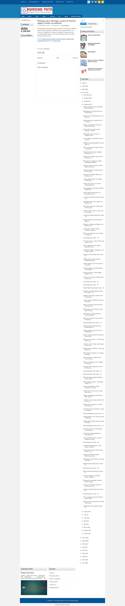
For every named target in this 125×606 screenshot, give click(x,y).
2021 (83, 537)
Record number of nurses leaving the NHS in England (93, 107)
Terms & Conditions (47, 1)
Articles (52, 16)
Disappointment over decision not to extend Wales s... (92, 112)
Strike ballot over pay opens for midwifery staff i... (91, 134)
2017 (83, 550)
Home (23, 16)
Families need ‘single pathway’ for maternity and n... (92, 434)
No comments (65, 25)
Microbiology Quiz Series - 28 (91, 468)
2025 (83, 83)
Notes (30, 16)
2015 (83, 556)
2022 (83, 92)
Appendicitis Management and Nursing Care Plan (95, 69)
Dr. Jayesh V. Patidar (64, 604)
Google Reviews (26, 20)
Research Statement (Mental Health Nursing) (96, 61)
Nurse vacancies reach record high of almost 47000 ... (93, 497)
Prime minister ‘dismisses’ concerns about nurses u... (92, 405)
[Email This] (38, 52)
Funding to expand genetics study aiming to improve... (92, 446)
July (85, 514)
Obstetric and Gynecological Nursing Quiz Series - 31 (93, 291)
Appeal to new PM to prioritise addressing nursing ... (91, 455)
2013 (83, 563)
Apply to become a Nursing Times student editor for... (92, 326)
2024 (83, 86)
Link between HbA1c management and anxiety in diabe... (93, 250)
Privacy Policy (60, 1)
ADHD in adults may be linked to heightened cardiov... (92, 259)
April (85, 524)
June (85, 518)
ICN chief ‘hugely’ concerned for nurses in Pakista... (91, 476)
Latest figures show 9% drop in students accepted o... (91, 229)
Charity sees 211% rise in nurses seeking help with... (92, 184)
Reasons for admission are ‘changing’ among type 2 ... (93, 362)
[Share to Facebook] (43, 52)
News (66, 16)
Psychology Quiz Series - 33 (90, 237)
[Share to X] (42, 52)
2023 (83, 89)
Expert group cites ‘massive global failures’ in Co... (92, 273)
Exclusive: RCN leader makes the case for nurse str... (92, 485)
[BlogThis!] (40, 52)
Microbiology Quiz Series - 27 (91, 494)
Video (44, 16)
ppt (60, 16)
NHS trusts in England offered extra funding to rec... (92, 175)
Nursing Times (57, 40)
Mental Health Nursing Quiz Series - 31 (93, 288)
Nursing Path (60, 600)
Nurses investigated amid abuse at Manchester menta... (92, 125)
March (85, 527)
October (86, 101)
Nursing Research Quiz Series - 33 (92, 322)
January (86, 533)
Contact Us (70, 1)
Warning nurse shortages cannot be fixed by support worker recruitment (56, 22)
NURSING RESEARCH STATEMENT (94, 44)
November (86, 98)
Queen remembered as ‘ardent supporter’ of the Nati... (91, 387)
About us (23, 1)
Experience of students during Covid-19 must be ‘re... (93, 157)
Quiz (37, 16)
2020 (83, 541)
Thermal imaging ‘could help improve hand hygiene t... (93, 268)
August (86, 511)
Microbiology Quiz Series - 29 (91, 442)
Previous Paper (76, 16)
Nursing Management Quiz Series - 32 (93, 413)
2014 (83, 559)
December (86, 95)
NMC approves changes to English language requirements (92, 161)
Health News (47, 48)
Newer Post (40, 57)
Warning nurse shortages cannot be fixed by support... (92, 481)
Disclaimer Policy (34, 1)
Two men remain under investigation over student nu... (92, 429)
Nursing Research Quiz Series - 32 (92, 371)
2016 (83, 553)
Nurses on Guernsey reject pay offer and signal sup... (92, 305)
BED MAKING (91, 52)
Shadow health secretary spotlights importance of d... (92, 152)
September (87, 104)
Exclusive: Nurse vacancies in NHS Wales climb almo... (92, 166)
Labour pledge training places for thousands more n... (91, 193)
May (85, 521)
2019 (83, 544)
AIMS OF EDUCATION (94, 35)
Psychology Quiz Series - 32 (90, 281)
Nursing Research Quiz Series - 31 (92, 374)
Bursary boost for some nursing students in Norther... (91, 130)
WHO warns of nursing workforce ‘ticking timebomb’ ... (92, 314)
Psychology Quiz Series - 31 (90, 284)
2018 (83, 547)
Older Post (75, 57)
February (86, 530)
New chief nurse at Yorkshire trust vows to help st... (92, 358)
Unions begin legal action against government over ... (92, 246)
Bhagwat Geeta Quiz (27, 573)
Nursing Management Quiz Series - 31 (93, 425)
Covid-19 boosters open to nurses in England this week (92, 438)
